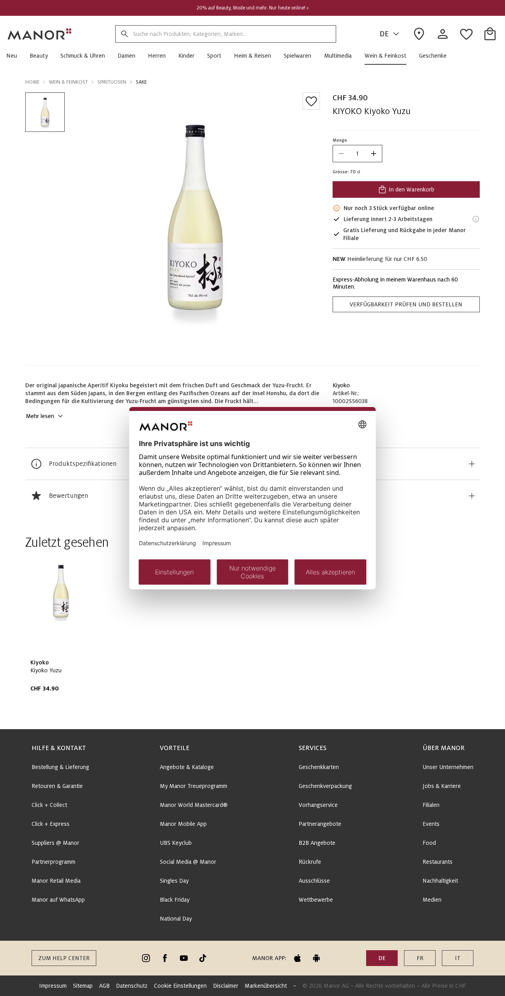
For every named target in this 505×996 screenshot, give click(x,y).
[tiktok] (203, 958)
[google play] (316, 958)
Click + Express (50, 824)
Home (32, 82)
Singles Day (174, 881)
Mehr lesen (40, 416)
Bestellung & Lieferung (60, 767)
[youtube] (184, 958)
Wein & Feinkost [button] (68, 82)
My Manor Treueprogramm (193, 786)
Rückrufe (310, 862)
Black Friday (174, 900)
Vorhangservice (318, 805)
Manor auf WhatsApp (58, 900)
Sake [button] (141, 82)
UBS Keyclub (176, 843)
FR (420, 958)
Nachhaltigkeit (440, 881)
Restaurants (438, 862)
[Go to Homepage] (39, 34)
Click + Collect (49, 805)
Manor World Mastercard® (194, 805)
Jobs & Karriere (442, 786)
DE (384, 34)
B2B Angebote (317, 843)
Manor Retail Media (56, 881)
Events (431, 824)
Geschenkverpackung (325, 786)
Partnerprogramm (53, 862)
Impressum (53, 986)
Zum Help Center (64, 958)
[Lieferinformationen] (476, 219)
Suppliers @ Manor (55, 843)
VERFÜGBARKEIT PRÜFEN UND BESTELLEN (406, 304)
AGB (104, 986)
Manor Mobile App (183, 824)
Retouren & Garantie (57, 786)
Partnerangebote (320, 824)
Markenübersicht (266, 986)
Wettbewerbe (316, 900)
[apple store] (297, 958)
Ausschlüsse (314, 881)
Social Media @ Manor (188, 862)
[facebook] (165, 958)
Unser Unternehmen (448, 767)
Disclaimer (225, 986)
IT (457, 958)
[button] (14, 55)
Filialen (431, 805)
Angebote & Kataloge (187, 767)
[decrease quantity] (341, 153)
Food (429, 843)
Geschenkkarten (319, 767)
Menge (340, 140)
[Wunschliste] (311, 101)
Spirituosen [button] (111, 82)
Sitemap (83, 986)
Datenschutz (132, 986)
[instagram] (146, 958)
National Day (176, 918)
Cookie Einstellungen (180, 986)
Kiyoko (341, 385)
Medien (432, 900)
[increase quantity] (373, 153)
